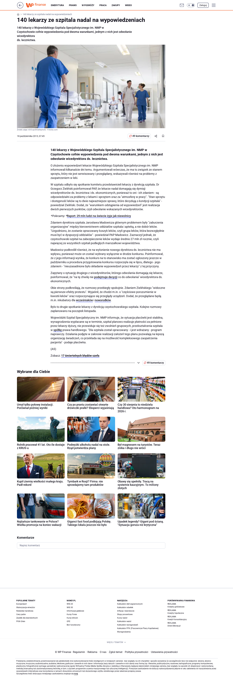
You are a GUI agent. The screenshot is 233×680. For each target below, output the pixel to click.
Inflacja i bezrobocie (125, 611)
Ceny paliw (21, 614)
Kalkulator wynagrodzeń (127, 625)
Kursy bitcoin (72, 618)
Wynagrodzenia (124, 632)
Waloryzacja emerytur (25, 607)
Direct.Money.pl (174, 626)
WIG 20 (70, 604)
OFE (68, 621)
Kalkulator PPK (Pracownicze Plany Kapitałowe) (138, 628)
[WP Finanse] (38, 5)
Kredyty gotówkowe (176, 607)
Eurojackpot (21, 604)
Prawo (73, 5)
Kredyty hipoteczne (176, 613)
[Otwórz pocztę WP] (181, 5)
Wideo (128, 5)
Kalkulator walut (124, 621)
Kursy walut (122, 618)
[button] (191, 5)
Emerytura (57, 5)
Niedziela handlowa (24, 611)
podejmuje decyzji (105, 277)
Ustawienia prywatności (164, 652)
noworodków (103, 300)
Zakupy (116, 5)
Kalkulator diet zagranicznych (130, 604)
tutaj (76, 674)
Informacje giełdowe (75, 611)
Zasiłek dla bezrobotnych (27, 618)
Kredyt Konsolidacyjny (177, 619)
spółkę (57, 330)
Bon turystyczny (73, 625)
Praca (103, 5)
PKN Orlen (20, 621)
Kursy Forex (72, 614)
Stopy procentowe (125, 614)
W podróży (88, 5)
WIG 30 (70, 607)
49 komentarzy (140, 136)
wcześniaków (84, 300)
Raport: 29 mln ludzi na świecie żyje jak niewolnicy (99, 216)
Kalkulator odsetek (125, 607)
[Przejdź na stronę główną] (20, 7)
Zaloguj (203, 5)
